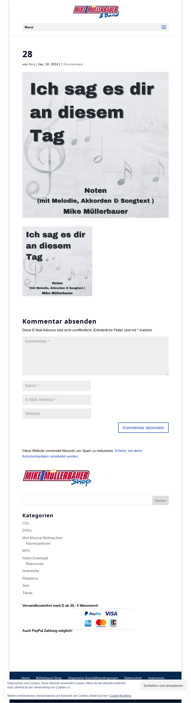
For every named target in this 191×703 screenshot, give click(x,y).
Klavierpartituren (38, 543)
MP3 (26, 551)
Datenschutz (133, 678)
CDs (25, 523)
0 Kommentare (72, 64)
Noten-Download (35, 558)
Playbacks (30, 578)
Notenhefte (30, 571)
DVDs (27, 530)
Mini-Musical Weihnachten (42, 538)
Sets (25, 585)
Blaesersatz (35, 564)
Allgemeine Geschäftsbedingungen (93, 678)
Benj (32, 64)
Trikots (27, 593)
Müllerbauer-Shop (49, 678)
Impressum (156, 678)
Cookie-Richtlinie (120, 695)
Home (25, 678)
